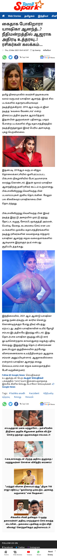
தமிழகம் (29, 16)
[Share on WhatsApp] (4, 57)
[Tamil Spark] (28, 6)
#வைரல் (29, 396)
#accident (33, 393)
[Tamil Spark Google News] (47, 57)
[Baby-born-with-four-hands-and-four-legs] (28, 449)
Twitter (21, 547)
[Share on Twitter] (10, 57)
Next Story (50, 553)
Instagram (34, 547)
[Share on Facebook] (16, 57)
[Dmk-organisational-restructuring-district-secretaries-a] (28, 507)
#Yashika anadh (17, 393)
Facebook (8, 547)
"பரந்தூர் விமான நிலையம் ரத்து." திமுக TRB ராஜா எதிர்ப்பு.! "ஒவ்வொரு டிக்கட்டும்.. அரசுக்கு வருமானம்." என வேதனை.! (28, 490)
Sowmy (37, 50)
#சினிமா (47, 50)
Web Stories (14, 16)
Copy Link (25, 57)
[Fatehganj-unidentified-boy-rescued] (28, 418)
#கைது (17, 396)
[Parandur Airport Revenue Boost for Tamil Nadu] (28, 477)
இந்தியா (43, 16)
